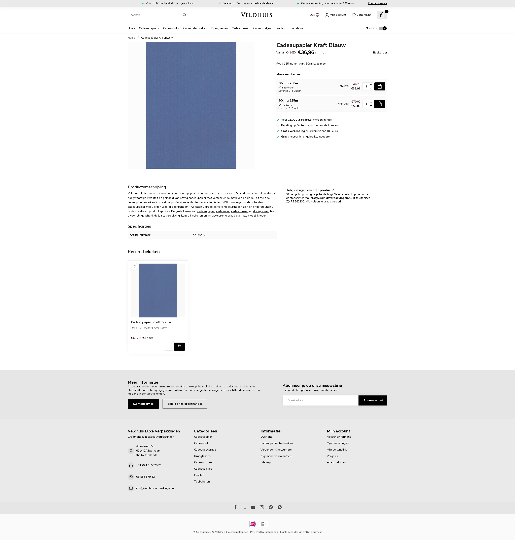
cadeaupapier (186, 193)
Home (131, 28)
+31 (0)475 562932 (148, 465)
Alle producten (336, 462)
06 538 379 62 (145, 477)
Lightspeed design (291, 532)
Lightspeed (271, 532)
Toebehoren (297, 28)
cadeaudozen (239, 211)
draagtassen (261, 211)
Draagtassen (219, 28)
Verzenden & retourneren (277, 450)
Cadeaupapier (148, 28)
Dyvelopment (314, 532)
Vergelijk (332, 456)
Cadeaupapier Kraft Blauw (157, 38)
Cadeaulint (170, 28)
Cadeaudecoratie (194, 28)
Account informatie (339, 437)
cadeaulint (223, 211)
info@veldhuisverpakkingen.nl (155, 488)
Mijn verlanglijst (337, 450)
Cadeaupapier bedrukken (277, 443)
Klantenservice (377, 3)
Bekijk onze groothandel (185, 404)
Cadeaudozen (240, 28)
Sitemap (266, 462)
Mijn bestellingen (338, 443)
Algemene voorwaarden (276, 456)
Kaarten (280, 28)
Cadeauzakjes (262, 28)
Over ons (266, 437)
